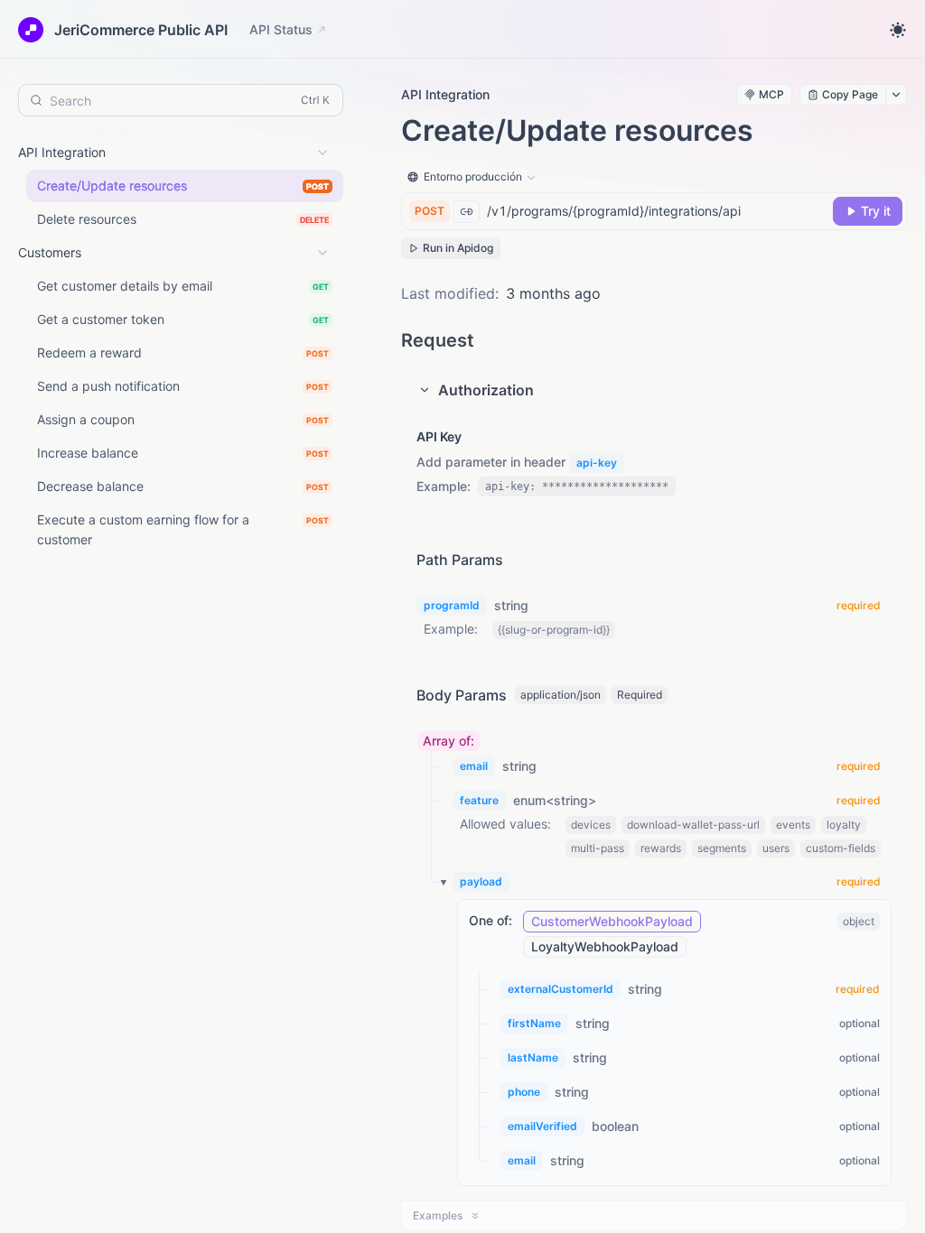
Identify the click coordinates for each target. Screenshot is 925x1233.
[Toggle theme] (898, 30)
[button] (654, 390)
